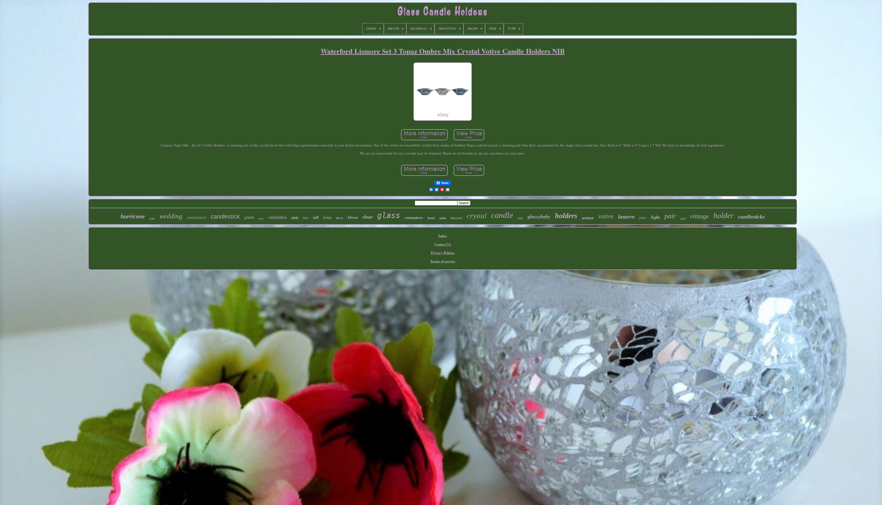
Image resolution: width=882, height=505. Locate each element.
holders (566, 215)
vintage (699, 216)
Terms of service (442, 261)
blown (353, 217)
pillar (642, 218)
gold (683, 218)
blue (305, 218)
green (249, 217)
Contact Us (442, 244)
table (294, 218)
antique (588, 218)
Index (442, 235)
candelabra (277, 217)
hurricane (133, 216)
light (655, 217)
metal (152, 218)
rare (261, 218)
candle (502, 215)
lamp (327, 217)
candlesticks (751, 217)
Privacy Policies (443, 252)
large (520, 218)
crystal (476, 215)
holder (723, 215)
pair (670, 216)
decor (339, 218)
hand (431, 218)
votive (605, 216)
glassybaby (539, 216)
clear (367, 217)
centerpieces (414, 218)
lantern (626, 217)
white (442, 218)
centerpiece (196, 217)
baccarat (456, 218)
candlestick (225, 216)
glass (388, 215)
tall (316, 217)
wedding (170, 216)
